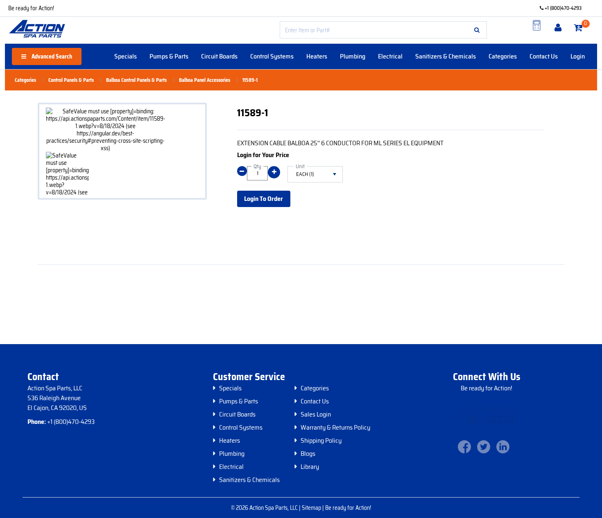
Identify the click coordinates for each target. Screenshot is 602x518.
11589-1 (250, 80)
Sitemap (312, 507)
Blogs (308, 454)
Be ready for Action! (31, 8)
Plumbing (352, 56)
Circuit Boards (219, 56)
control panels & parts (71, 80)
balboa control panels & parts (136, 80)
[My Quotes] (536, 25)
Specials (125, 56)
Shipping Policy (321, 441)
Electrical (390, 56)
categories (25, 80)
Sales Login (316, 414)
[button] (477, 30)
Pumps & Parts (168, 56)
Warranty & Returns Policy (335, 427)
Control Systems (272, 56)
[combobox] (383, 29)
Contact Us (544, 56)
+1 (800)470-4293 (562, 8)
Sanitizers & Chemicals (445, 56)
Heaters (316, 56)
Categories (503, 56)
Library (310, 467)
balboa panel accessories (204, 80)
